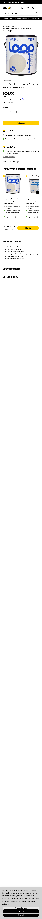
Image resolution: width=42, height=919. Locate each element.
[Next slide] (37, 192)
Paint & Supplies (8, 31)
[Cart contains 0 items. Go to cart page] (31, 8)
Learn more (10, 102)
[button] (11, 223)
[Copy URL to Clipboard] (18, 162)
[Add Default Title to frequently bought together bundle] (6, 177)
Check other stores (9, 157)
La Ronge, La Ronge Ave (15, 2)
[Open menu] (37, 8)
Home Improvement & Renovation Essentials (17, 28)
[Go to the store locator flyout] (4, 2)
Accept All (21, 911)
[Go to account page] (26, 8)
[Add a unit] (16, 111)
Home (14, 26)
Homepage (6, 26)
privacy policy (17, 893)
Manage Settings (21, 908)
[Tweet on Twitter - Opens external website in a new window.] (14, 162)
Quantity (6, 107)
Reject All (21, 915)
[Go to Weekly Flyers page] (21, 8)
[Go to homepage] (7, 7)
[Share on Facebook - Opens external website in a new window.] (10, 162)
